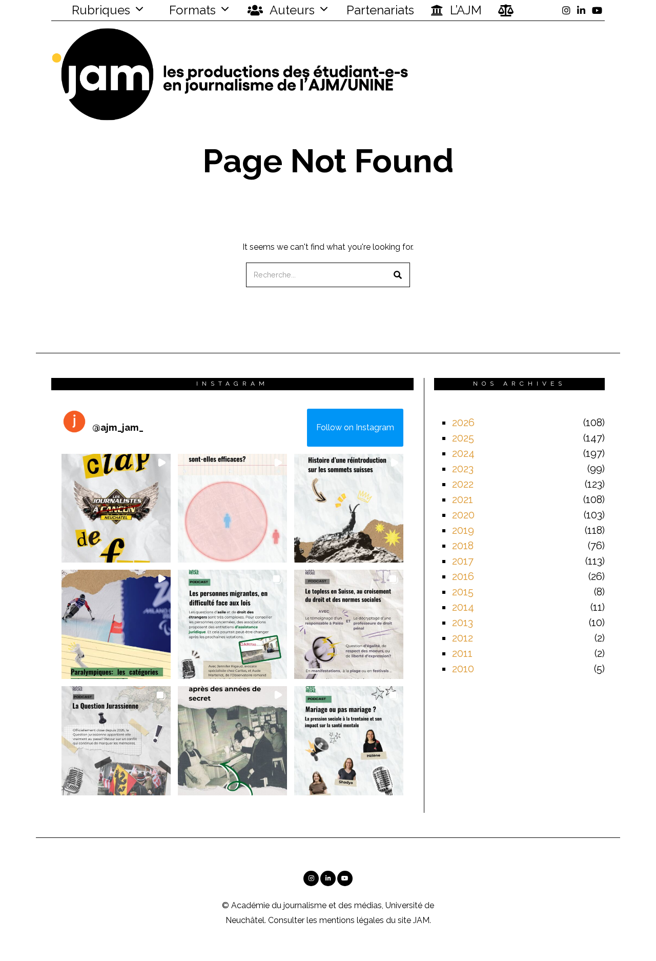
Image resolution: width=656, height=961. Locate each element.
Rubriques (99, 10)
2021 (462, 499)
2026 (463, 422)
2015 (463, 592)
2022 (463, 484)
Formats (191, 10)
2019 (463, 530)
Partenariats (380, 10)
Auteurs (291, 10)
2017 (463, 561)
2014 (463, 607)
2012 (462, 638)
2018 (463, 545)
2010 (463, 669)
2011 (462, 653)
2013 (462, 622)
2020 (463, 515)
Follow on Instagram (355, 427)
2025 (463, 438)
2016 (463, 576)
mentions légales (351, 920)
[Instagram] (566, 10)
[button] (397, 275)
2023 (463, 469)
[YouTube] (597, 10)
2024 (463, 453)
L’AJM (464, 10)
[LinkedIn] (581, 10)
